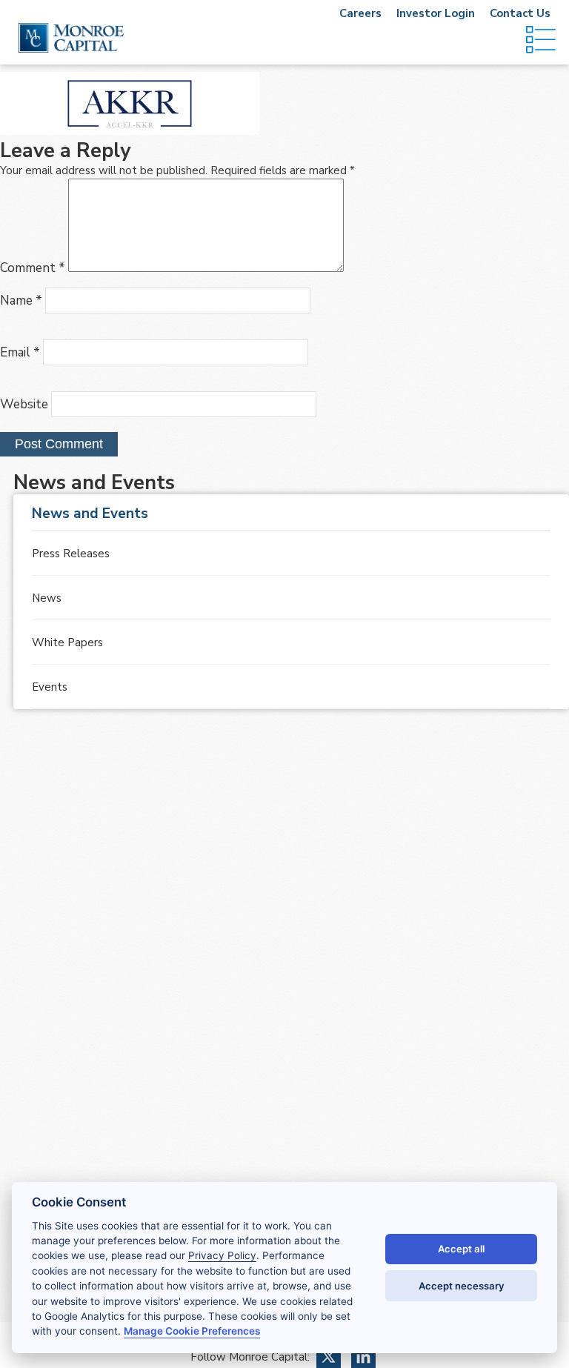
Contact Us (520, 13)
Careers (360, 13)
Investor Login (435, 13)
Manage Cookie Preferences (192, 1331)
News (46, 598)
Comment (32, 267)
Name (21, 300)
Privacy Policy (222, 1255)
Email (20, 352)
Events (49, 687)
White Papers (67, 642)
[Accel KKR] (129, 131)
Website (24, 404)
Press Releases (71, 553)
